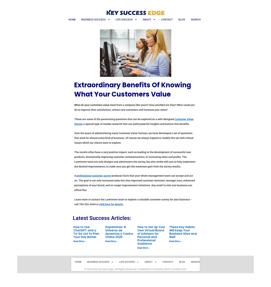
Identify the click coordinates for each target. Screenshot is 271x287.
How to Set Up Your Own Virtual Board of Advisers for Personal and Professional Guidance (151, 235)
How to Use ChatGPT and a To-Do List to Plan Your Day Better (86, 232)
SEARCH (196, 19)
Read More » (79, 241)
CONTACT (167, 19)
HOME (72, 19)
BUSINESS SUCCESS (93, 19)
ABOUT (147, 19)
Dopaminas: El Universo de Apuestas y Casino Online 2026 (119, 232)
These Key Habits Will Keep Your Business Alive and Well (183, 232)
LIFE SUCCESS (124, 19)
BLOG (181, 19)
